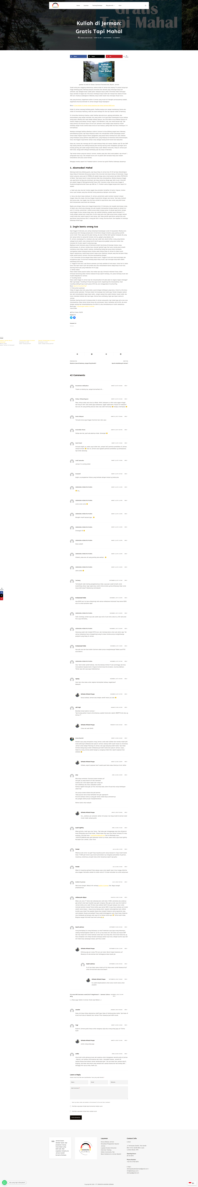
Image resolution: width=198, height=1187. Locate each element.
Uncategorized (107, 37)
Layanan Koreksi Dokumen (108, 1148)
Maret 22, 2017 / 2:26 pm (116, 567)
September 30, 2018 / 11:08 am (115, 979)
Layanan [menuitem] (86, 5)
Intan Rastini (79, 738)
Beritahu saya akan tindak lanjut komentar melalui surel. (87, 1106)
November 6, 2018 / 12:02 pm (117, 994)
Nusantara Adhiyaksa (81, 385)
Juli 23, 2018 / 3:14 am (117, 866)
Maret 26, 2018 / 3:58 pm (116, 761)
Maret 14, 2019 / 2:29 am (116, 1025)
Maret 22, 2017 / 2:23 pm (116, 487)
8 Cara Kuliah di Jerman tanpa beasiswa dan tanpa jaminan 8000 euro (94, 105)
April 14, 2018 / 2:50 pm (117, 774)
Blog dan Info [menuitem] (109, 5)
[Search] (145, 5)
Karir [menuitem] (120, 5)
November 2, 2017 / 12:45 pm (116, 628)
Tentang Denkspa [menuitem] (97, 5)
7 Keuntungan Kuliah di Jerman (27, 340)
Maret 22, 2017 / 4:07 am (116, 473)
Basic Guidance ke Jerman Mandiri (111, 1154)
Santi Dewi (78, 443)
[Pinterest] (106, 354)
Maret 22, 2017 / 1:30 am (116, 460)
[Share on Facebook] (1, 592)
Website (113, 1082)
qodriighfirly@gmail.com (98, 835)
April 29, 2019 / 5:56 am (117, 1053)
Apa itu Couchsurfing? (80, 286)
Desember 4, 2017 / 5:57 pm (116, 694)
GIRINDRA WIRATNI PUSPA (83, 487)
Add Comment (75, 1088)
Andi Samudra (79, 460)
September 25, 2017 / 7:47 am (115, 580)
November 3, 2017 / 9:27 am (116, 661)
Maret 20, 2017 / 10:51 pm (116, 429)
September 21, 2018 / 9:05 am (115, 963)
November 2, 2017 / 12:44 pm (116, 613)
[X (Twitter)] (92, 354)
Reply (126, 385)
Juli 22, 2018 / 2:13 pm (117, 849)
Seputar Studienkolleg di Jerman (46, 340)
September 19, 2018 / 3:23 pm (115, 948)
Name (72, 1082)
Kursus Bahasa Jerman (107, 1142)
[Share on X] (1, 595)
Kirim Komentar (76, 1117)
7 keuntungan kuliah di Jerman (85, 306)
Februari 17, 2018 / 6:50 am (116, 724)
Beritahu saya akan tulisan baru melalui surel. (84, 1111)
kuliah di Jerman (103, 885)
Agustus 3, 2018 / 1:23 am (116, 897)
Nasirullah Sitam (80, 429)
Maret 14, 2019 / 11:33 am (116, 1040)
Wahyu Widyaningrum (81, 399)
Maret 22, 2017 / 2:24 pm (116, 513)
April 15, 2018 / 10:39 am (117, 812)
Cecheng (77, 580)
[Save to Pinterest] (1, 598)
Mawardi (78, 474)
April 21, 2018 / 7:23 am (117, 827)
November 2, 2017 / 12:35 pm (116, 597)
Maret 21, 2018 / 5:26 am (116, 738)
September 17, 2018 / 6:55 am (115, 927)
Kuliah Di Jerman (80, 882)
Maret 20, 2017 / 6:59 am (116, 385)
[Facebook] (77, 354)
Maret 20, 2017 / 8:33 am (116, 399)
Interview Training (106, 1150)
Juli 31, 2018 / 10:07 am (117, 882)
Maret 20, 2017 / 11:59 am (116, 416)
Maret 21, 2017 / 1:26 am (117, 443)
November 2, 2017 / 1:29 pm (116, 645)
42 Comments (116, 37)
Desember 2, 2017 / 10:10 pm (116, 678)
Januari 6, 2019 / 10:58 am (116, 1009)
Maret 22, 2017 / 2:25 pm (116, 540)
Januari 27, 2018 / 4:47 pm (116, 707)
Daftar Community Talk (108, 1152)
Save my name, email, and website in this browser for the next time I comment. (91, 1102)
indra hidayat (79, 416)
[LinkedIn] (121, 354)
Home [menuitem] (78, 5)
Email (92, 1082)
